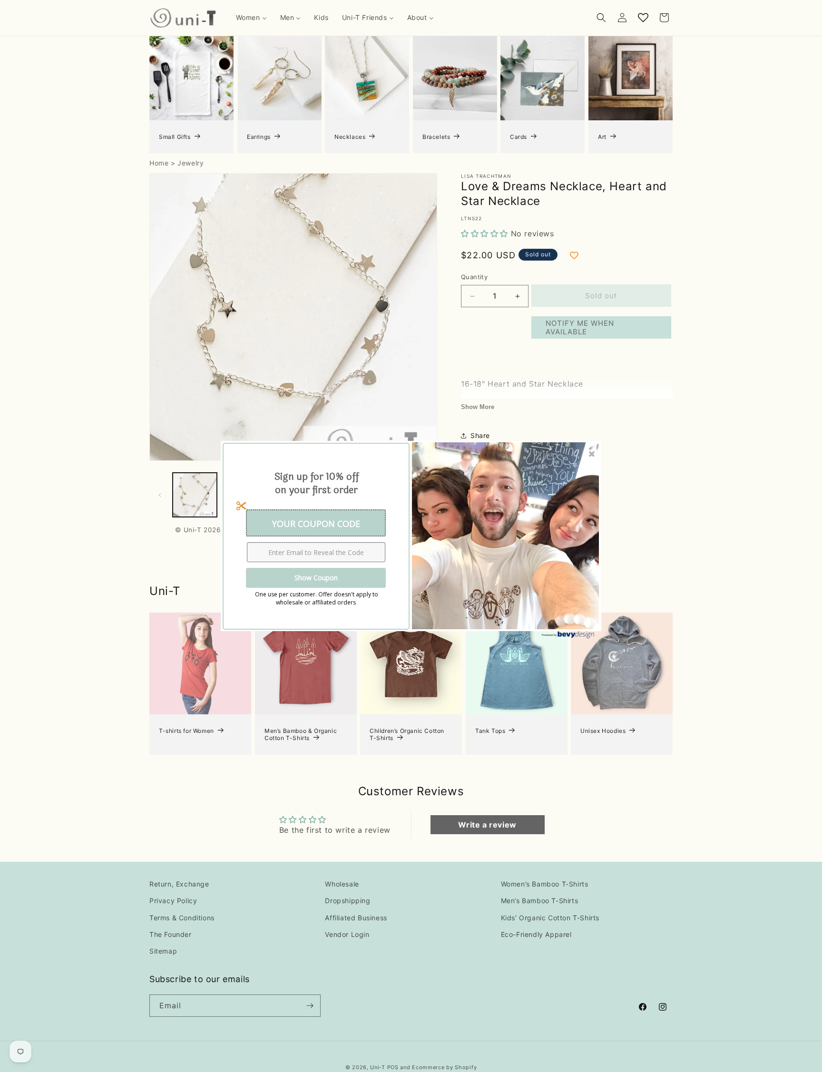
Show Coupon (316, 577)
